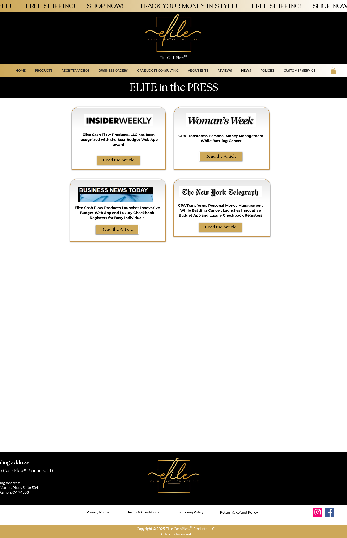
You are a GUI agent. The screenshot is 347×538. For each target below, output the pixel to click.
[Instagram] (317, 512)
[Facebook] (329, 512)
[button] (268, 70)
